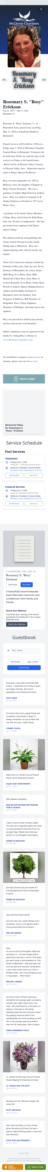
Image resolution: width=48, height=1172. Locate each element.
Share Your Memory (16, 624)
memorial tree (34, 356)
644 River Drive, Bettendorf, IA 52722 (26, 470)
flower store (32, 361)
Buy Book (27, 584)
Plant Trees (34, 475)
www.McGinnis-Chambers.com (18, 339)
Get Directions (14, 475)
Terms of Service (31, 1161)
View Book (12, 584)
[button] (24, 754)
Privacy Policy (17, 1161)
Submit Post (24, 667)
